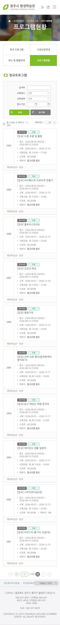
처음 (10, 574)
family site (46, 583)
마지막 (49, 574)
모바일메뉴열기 (54, 7)
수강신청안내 (43, 49)
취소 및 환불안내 (16, 60)
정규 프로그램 (16, 49)
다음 (43, 574)
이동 (37, 574)
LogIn (48, 7)
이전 (16, 574)
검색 (20, 112)
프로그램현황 (43, 60)
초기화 (42, 112)
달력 (36, 104)
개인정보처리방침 (12, 583)
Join (43, 7)
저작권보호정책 (30, 583)
